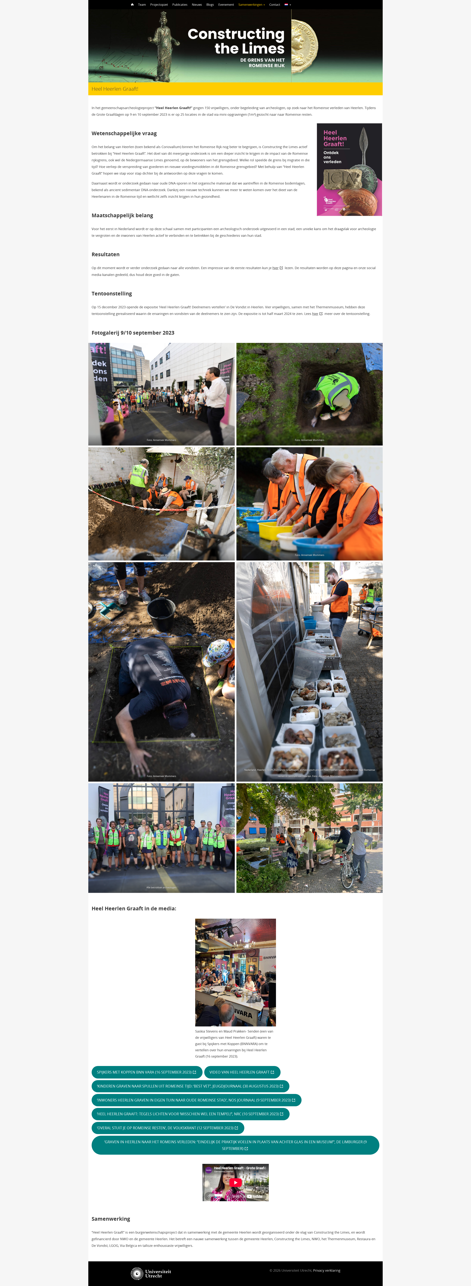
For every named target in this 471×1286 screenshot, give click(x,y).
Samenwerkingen (250, 5)
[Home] (132, 4)
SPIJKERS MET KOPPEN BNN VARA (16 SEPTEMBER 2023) (144, 1072)
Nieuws (197, 5)
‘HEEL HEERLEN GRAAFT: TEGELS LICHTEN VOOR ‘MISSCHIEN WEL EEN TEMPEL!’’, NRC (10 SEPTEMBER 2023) (188, 1113)
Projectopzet (159, 5)
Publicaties (179, 5)
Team (142, 5)
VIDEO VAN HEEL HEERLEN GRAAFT (240, 1072)
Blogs (210, 5)
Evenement (226, 5)
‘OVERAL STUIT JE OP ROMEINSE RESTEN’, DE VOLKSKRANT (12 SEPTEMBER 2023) (165, 1127)
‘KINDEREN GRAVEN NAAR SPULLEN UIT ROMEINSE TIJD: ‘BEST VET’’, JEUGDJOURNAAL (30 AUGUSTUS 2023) (188, 1086)
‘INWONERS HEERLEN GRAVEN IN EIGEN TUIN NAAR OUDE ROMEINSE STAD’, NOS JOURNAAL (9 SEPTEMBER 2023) (194, 1100)
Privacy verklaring (326, 1270)
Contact (274, 5)
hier (275, 268)
